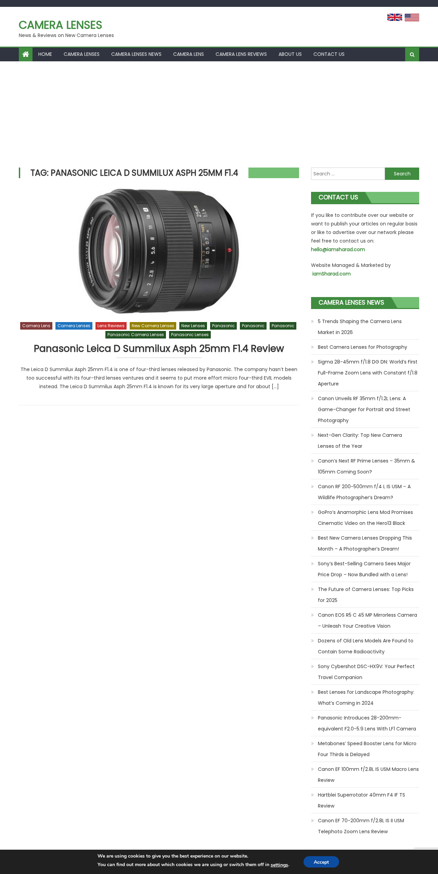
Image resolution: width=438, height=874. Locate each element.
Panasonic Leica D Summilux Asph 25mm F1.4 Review (159, 349)
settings (279, 865)
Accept (321, 862)
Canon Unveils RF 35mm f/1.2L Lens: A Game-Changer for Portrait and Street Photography (364, 409)
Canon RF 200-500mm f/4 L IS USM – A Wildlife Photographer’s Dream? (364, 492)
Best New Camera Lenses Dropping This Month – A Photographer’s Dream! (365, 543)
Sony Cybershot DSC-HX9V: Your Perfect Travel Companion (366, 672)
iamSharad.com (331, 273)
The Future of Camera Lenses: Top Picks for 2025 (366, 595)
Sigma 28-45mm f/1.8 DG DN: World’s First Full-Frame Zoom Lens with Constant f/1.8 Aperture (367, 372)
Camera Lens (188, 54)
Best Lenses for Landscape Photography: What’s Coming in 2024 (366, 697)
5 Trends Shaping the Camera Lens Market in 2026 (360, 327)
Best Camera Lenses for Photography (362, 347)
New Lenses (193, 326)
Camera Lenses (60, 25)
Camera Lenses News (136, 54)
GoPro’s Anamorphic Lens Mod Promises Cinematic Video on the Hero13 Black (365, 518)
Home (45, 54)
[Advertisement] (219, 113)
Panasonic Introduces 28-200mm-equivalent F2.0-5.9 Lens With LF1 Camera (367, 723)
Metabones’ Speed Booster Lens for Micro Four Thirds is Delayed (367, 749)
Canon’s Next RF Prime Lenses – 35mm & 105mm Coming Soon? (366, 466)
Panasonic (223, 326)
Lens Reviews (111, 326)
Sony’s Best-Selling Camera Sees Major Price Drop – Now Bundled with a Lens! (364, 569)
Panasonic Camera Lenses (135, 334)
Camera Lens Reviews (241, 54)
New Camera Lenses (153, 326)
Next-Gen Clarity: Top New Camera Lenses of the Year (360, 441)
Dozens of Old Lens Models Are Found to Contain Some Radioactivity (365, 646)
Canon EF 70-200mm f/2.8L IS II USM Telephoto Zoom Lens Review (361, 826)
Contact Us (329, 54)
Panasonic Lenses (190, 334)
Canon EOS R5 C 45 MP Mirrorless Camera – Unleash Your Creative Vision (367, 620)
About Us (290, 54)
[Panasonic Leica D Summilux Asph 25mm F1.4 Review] (159, 251)
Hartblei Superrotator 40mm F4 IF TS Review (361, 800)
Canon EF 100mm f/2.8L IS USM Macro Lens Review (368, 775)
